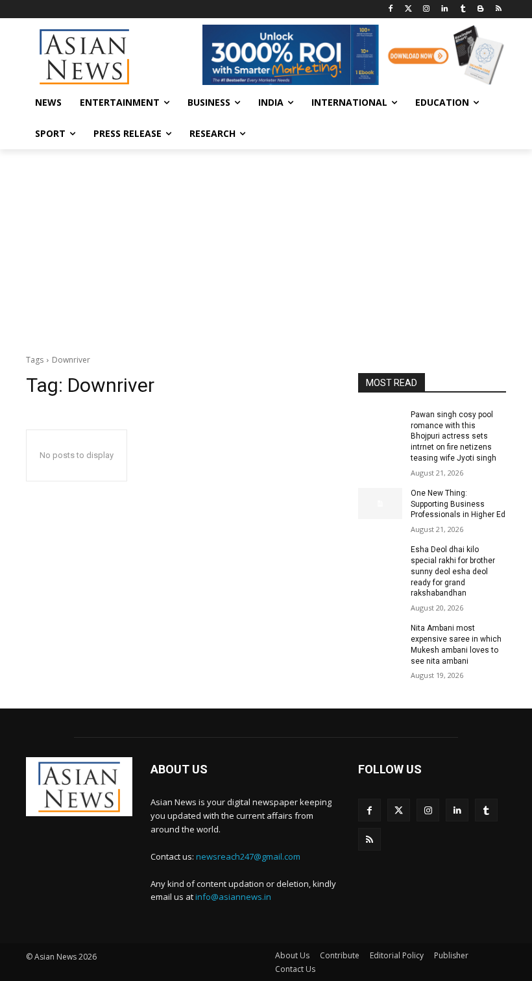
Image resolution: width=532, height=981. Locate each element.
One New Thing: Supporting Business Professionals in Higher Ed (458, 504)
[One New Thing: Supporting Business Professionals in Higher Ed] (380, 503)
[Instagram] (426, 9)
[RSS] (498, 9)
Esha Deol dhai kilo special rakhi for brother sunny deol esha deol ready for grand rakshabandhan (453, 571)
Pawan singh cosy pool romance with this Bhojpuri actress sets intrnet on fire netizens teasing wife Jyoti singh (453, 436)
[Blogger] (480, 9)
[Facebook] (390, 9)
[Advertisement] (266, 246)
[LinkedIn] (444, 9)
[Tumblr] (462, 9)
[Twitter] (408, 9)
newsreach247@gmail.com (248, 856)
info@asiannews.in (233, 896)
